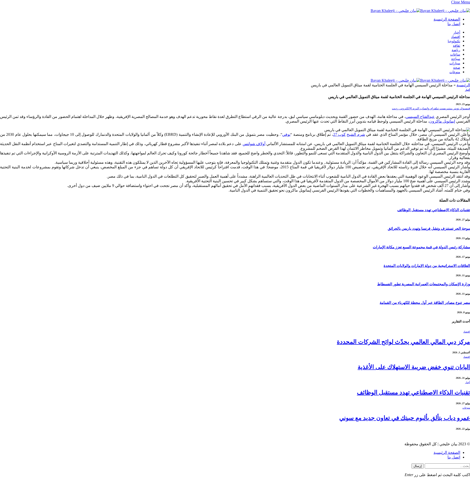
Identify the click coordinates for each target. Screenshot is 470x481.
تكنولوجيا (454, 41)
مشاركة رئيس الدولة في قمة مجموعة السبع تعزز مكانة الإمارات (421, 247)
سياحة (455, 59)
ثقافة (456, 45)
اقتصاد (455, 37)
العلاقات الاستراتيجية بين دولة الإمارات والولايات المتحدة (427, 266)
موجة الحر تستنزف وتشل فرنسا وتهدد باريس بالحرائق (429, 228)
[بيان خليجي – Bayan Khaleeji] (420, 11)
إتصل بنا (453, 24)
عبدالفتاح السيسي (420, 117)
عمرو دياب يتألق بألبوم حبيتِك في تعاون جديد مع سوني (404, 418)
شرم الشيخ (356, 134)
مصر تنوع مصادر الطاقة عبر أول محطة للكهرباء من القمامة (425, 303)
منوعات (454, 72)
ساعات (455, 54)
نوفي (286, 134)
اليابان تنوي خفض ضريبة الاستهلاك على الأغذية (414, 367)
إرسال (417, 466)
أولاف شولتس (254, 144)
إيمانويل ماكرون (442, 121)
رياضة (456, 50)
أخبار (456, 32)
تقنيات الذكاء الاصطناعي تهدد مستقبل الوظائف (433, 210)
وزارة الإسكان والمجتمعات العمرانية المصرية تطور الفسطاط (423, 284)
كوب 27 (339, 134)
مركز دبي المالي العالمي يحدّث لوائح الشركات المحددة (403, 342)
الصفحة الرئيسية (447, 19)
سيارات (454, 63)
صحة (456, 67)
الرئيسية (463, 85)
